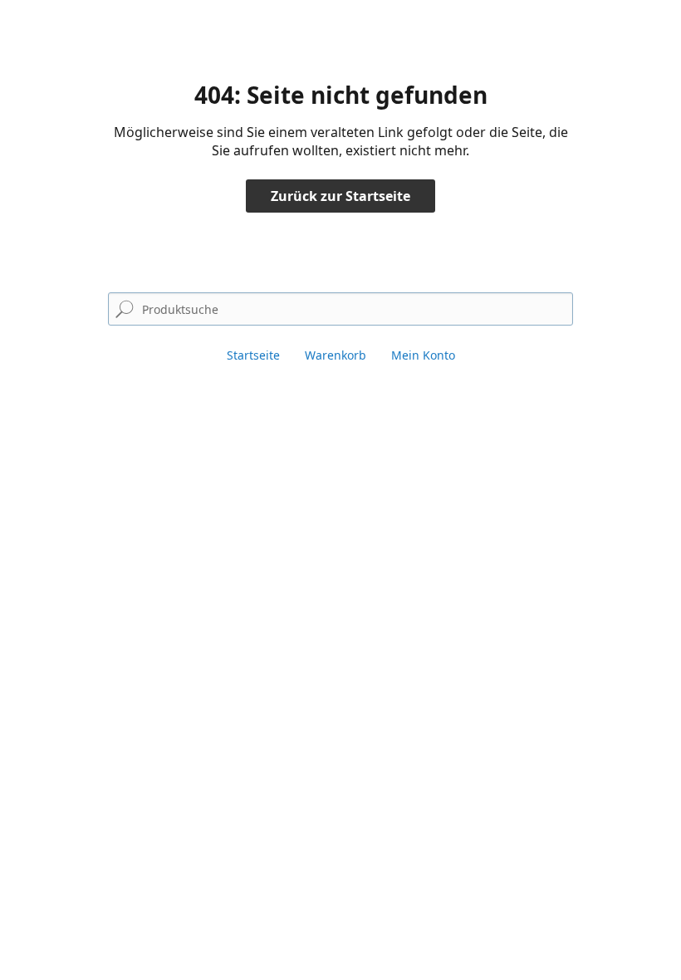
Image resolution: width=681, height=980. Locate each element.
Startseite (253, 355)
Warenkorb (335, 355)
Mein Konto (423, 355)
